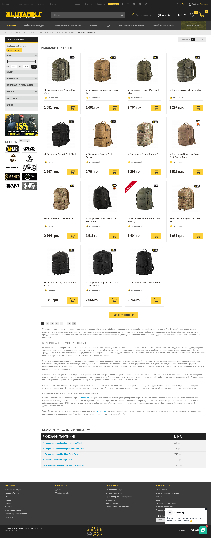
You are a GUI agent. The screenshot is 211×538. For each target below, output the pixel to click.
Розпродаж (193, 25)
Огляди (88, 4)
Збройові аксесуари (163, 25)
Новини (77, 4)
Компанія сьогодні (13, 489)
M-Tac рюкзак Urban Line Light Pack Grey (60, 454)
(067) (94, 535)
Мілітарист (84, 398)
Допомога (100, 4)
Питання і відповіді (114, 489)
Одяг (108, 25)
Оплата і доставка (113, 493)
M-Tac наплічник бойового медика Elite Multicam (63, 465)
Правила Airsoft (12, 493)
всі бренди (24, 141)
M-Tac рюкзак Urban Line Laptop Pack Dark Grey (63, 449)
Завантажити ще (123, 314)
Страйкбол (110, 500)
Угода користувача (13, 510)
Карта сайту (11, 531)
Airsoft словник (112, 503)
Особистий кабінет (63, 493)
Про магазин (7, 4)
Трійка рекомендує (34, 25)
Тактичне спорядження (131, 25)
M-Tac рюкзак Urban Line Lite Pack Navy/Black (62, 443)
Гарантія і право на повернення (119, 496)
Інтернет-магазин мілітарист (30, 529)
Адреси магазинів (143, 15)
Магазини (9, 507)
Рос (178, 4)
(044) (94, 532)
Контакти (114, 4)
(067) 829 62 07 (170, 15)
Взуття (93, 25)
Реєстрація (204, 4)
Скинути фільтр (14, 50)
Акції (7, 496)
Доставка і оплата (25, 4)
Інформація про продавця (16, 514)
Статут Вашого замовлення (117, 507)
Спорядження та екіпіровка (67, 25)
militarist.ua (101, 411)
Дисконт (41, 4)
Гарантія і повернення (59, 4)
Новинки (11, 25)
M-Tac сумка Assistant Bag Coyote (57, 460)
